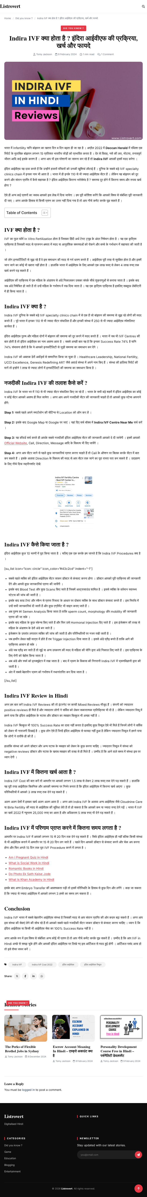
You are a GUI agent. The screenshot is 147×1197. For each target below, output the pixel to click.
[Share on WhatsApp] (41, 976)
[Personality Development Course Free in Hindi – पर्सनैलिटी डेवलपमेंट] (121, 1028)
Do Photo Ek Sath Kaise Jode (30, 874)
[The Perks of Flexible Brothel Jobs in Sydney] (25, 1028)
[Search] (143, 6)
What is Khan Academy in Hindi (31, 879)
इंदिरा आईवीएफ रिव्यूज (92, 964)
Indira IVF (17, 964)
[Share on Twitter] (17, 976)
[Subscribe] (138, 1154)
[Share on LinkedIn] (33, 976)
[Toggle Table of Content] (43, 213)
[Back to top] (138, 1188)
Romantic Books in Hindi (26, 868)
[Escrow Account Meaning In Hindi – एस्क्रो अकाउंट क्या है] (73, 1028)
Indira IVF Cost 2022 (42, 964)
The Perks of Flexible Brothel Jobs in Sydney (22, 1049)
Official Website (15, 443)
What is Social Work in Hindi (29, 863)
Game (7, 1151)
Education (10, 1158)
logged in (28, 1090)
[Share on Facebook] (25, 976)
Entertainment (12, 1171)
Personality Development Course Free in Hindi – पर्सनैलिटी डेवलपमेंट (119, 1051)
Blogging (9, 1164)
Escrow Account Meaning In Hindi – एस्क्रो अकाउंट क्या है (73, 1051)
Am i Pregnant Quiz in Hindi (28, 857)
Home (7, 18)
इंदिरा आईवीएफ (68, 964)
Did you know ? (24, 18)
